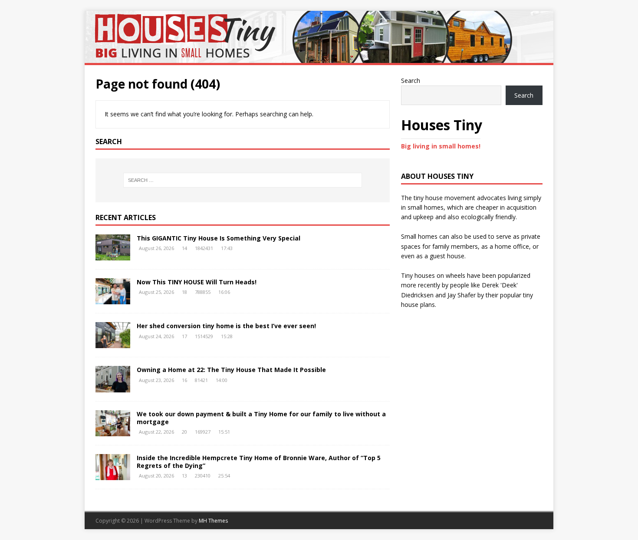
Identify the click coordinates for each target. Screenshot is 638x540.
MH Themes (213, 520)
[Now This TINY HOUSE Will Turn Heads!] (112, 299)
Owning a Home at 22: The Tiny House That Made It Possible (231, 369)
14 (184, 248)
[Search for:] (242, 180)
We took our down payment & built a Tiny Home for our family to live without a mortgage (261, 418)
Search (410, 80)
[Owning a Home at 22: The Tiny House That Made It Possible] (112, 387)
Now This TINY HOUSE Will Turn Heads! (197, 282)
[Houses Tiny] (319, 58)
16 (184, 380)
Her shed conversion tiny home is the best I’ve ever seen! (226, 326)
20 (184, 431)
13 (184, 475)
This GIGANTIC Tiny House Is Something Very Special (218, 238)
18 (184, 292)
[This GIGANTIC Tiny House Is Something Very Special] (112, 255)
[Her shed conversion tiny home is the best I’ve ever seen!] (112, 343)
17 (184, 336)
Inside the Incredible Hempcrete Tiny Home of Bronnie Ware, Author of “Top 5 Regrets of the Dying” (259, 462)
